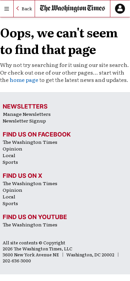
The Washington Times (30, 142)
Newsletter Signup (24, 120)
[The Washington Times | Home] (72, 8)
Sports (10, 161)
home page (24, 80)
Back (27, 8)
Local (9, 155)
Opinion (12, 148)
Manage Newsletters (27, 114)
